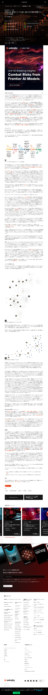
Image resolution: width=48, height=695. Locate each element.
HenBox (20, 40)
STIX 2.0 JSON (17, 481)
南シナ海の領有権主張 (9, 450)
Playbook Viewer (10, 411)
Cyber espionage (13, 40)
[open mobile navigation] (2, 2)
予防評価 (35, 628)
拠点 (5, 659)
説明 (24, 411)
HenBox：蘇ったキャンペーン (11, 225)
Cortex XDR (25, 620)
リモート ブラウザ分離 (18, 640)
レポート (25, 184)
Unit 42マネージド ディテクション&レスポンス (27, 627)
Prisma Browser (18, 635)
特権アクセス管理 (36, 602)
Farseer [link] (19, 490)
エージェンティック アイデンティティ (39, 613)
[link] (9, 10)
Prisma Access (17, 633)
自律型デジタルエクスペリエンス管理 (18, 629)
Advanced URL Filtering (8, 615)
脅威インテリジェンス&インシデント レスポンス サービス (39, 626)
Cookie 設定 (16, 692)
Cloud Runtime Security (26, 611)
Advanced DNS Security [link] (12, 23)
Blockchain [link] (7, 528)
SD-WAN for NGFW (17, 615)
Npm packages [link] (26, 530)
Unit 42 (26, 669)
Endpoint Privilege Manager (39, 607)
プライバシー (6, 683)
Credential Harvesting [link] (28, 528)
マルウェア (20, 39)
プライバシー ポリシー (24, 579)
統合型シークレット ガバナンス (39, 617)
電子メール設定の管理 (28, 657)
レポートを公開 (9, 172)
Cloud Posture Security (26, 608)
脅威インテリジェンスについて (39, 634)
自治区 (15, 449)
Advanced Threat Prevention (7, 613)
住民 (13, 113)
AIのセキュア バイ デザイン (8, 602)
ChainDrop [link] (13, 528)
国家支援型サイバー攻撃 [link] (26, 6)
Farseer (17, 40)
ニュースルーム (6, 661)
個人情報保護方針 (39, 690)
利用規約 (15, 579)
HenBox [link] (24, 490)
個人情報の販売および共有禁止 (30, 671)
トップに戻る (8, 485)
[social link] (25, 681)
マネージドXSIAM (26, 629)
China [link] (7, 490)
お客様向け (6, 655)
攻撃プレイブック (16, 97)
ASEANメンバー (25, 102)
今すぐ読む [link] (16, 533)
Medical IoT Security (8, 625)
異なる (24, 167)
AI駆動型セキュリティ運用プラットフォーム (27, 600)
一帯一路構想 (26, 449)
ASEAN (40, 448)
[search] (45, 2)
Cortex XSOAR (26, 622)
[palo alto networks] (24, 2)
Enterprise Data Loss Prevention (8, 621)
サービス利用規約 (32, 581)
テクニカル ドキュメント (29, 667)
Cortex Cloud (25, 604)
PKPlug (7, 473)
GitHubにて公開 (29, 411)
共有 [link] (13, 42)
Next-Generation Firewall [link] (12, 29)
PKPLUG (23, 40)
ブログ (26, 648)
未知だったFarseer (32, 249)
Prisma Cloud (25, 613)
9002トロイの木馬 (26, 197)
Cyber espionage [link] (13, 490)
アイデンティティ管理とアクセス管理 (39, 605)
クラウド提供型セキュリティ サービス (8, 610)
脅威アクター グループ (26, 39)
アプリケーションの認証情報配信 (39, 620)
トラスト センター (7, 685)
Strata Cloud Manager (17, 612)
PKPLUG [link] (30, 490)
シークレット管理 (36, 615)
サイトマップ (27, 665)
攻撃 (14, 260)
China (9, 40)
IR (4, 657)
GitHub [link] (36, 528)
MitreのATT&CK (39, 415)
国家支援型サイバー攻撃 (14, 39)
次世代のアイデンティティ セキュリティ (39, 600)
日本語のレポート (18, 209)
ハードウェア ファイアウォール (18, 606)
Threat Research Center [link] (8, 6)
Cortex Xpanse (26, 624)
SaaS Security (6, 629)
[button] (13, 43)
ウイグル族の (9, 113)
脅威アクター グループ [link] (17, 6)
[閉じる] (46, 689)
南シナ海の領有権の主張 (22, 117)
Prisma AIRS (6, 604)
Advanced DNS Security (8, 619)
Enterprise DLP (17, 631)
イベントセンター (27, 655)
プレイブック (17, 260)
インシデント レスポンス (38, 630)
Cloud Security (26, 602)
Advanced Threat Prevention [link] (33, 23)
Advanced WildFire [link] (11, 26)
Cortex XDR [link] (29, 26)
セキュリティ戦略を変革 (38, 632)
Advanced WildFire (7, 617)
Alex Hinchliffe (10, 37)
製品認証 (26, 661)
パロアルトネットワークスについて (10, 648)
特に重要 (30, 112)
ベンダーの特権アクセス (38, 622)
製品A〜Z (26, 659)
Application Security (27, 606)
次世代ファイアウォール (18, 603)
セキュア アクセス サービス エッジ (18, 622)
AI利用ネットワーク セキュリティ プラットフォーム (12, 599)
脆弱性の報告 (27, 663)
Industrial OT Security (8, 627)
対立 (17, 113)
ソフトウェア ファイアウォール (18, 609)
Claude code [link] (8, 530)
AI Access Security (7, 606)
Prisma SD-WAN (18, 637)
